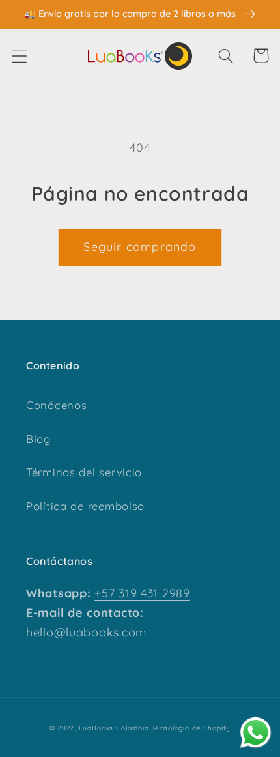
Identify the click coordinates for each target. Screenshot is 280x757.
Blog (38, 439)
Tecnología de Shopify (191, 728)
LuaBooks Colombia (113, 728)
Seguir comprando (139, 246)
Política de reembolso (85, 506)
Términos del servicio (84, 472)
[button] (20, 55)
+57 (104, 593)
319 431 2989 (152, 593)
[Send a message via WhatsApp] (255, 732)
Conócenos (56, 405)
